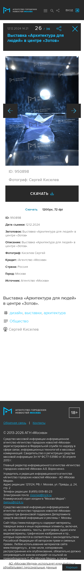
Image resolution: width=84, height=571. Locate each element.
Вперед (74, 111)
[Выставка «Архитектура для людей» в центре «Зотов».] (42, 111)
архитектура (55, 312)
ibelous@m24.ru (13, 502)
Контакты (39, 423)
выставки (33, 312)
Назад (10, 111)
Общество (19, 321)
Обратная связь (14, 423)
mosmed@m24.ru (41, 495)
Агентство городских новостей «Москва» (20, 10)
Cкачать (31, 209)
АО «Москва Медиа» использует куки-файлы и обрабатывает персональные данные (39, 565)
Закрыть (75, 29)
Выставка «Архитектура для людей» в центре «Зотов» (35, 38)
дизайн (16, 312)
